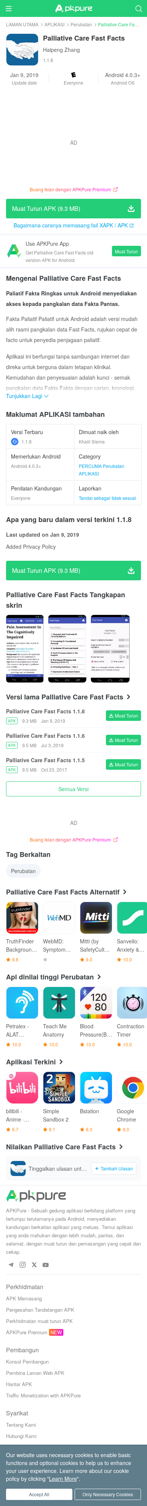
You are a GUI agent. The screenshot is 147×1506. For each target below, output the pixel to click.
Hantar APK (19, 1384)
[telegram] (10, 1265)
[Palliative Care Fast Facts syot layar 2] (110, 649)
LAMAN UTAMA (22, 24)
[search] (138, 8)
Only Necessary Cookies (108, 1494)
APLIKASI (54, 24)
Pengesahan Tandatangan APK (40, 1309)
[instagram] (22, 1265)
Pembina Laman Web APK (35, 1372)
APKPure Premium (26, 1332)
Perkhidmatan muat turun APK (39, 1320)
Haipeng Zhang (61, 49)
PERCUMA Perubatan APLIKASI (101, 470)
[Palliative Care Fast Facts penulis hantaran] (25, 649)
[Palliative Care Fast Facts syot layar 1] (67, 649)
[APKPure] (73, 8)
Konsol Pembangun (27, 1361)
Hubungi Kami (21, 1435)
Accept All (39, 1494)
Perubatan (81, 24)
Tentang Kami (21, 1424)
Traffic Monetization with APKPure (43, 1395)
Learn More (63, 1478)
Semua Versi (73, 789)
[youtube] (46, 1265)
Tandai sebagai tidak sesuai (107, 498)
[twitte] (34, 1265)
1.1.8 (26, 441)
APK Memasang (24, 1298)
